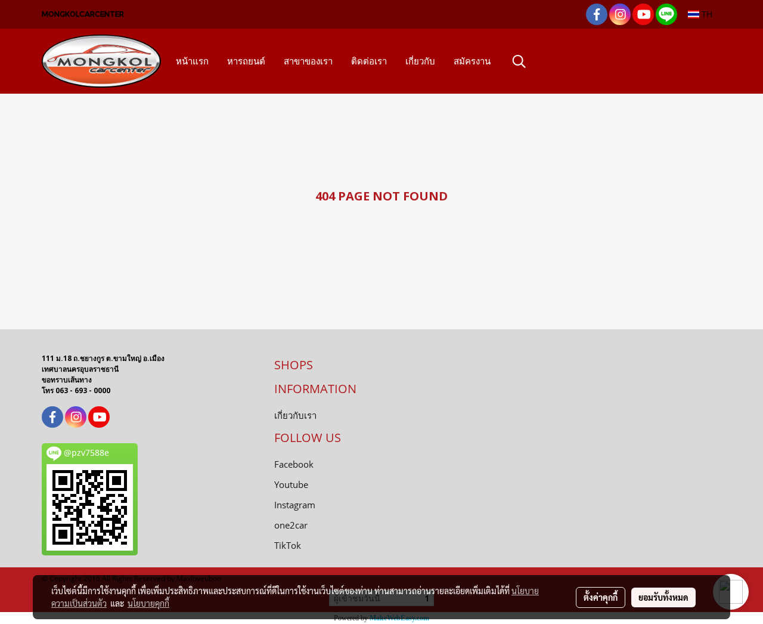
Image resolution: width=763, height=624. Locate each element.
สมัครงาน (472, 61)
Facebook (294, 464)
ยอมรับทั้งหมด (663, 597)
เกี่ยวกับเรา (295, 415)
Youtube (291, 484)
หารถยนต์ (246, 61)
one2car (291, 525)
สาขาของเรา (308, 61)
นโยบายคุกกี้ (148, 603)
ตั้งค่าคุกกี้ (601, 597)
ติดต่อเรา (369, 61)
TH (705, 14)
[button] (519, 61)
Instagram (294, 505)
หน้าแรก (192, 61)
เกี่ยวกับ (420, 61)
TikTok (287, 545)
